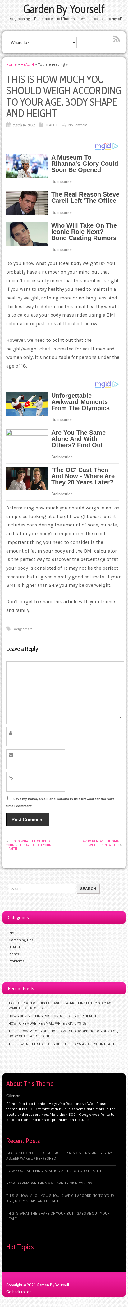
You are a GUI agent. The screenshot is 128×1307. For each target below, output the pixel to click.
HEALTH (51, 125)
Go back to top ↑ (20, 1291)
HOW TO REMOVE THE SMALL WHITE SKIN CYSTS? (101, 843)
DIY (11, 933)
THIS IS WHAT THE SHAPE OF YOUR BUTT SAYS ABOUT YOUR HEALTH (29, 845)
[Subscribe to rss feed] (117, 39)
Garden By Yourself (64, 9)
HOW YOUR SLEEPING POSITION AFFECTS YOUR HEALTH (52, 1016)
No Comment (77, 125)
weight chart (23, 629)
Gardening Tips (21, 940)
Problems (17, 961)
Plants (14, 954)
